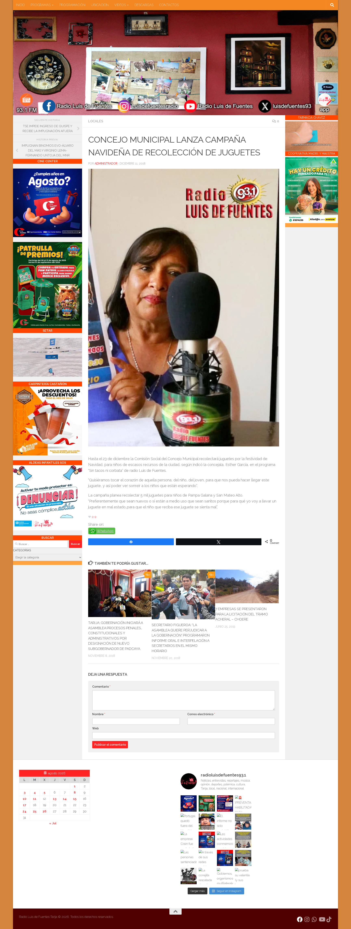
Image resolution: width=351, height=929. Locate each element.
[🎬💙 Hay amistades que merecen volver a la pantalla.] (225, 803)
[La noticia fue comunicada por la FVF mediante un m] (189, 876)
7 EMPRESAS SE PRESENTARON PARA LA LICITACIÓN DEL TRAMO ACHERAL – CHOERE (241, 614)
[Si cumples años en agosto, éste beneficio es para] (189, 803)
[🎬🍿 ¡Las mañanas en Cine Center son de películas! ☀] (207, 840)
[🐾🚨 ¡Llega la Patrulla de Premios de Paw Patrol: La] (207, 803)
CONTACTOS (169, 5)
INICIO (20, 5)
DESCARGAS (143, 5)
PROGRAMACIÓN (72, 5)
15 (74, 799)
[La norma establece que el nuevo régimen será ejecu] (243, 858)
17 (24, 805)
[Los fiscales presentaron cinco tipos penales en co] (207, 822)
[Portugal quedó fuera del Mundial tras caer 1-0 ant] (189, 822)
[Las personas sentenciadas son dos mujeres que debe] (189, 858)
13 (54, 799)
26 (44, 811)
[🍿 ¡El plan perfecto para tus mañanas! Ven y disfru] (225, 858)
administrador (106, 163)
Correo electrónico (201, 714)
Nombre (98, 714)
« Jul (52, 823)
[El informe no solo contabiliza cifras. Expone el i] (225, 822)
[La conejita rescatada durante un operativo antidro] (207, 876)
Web (95, 728)
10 (24, 799)
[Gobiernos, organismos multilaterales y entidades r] (225, 876)
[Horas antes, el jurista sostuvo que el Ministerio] (243, 822)
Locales (95, 121)
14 (65, 799)
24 (24, 811)
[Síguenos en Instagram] (307, 919)
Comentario (101, 686)
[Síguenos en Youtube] (322, 919)
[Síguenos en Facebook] (300, 919)
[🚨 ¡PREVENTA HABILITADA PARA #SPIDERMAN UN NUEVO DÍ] (243, 803)
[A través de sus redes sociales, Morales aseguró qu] (207, 858)
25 (34, 811)
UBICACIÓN (100, 5)
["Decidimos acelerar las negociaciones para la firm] (243, 840)
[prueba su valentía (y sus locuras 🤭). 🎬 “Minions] (243, 876)
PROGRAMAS (41, 5)
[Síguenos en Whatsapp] (314, 919)
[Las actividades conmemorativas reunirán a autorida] (225, 840)
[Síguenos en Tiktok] (329, 919)
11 (34, 799)
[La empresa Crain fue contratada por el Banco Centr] (189, 840)
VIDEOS (120, 5)
